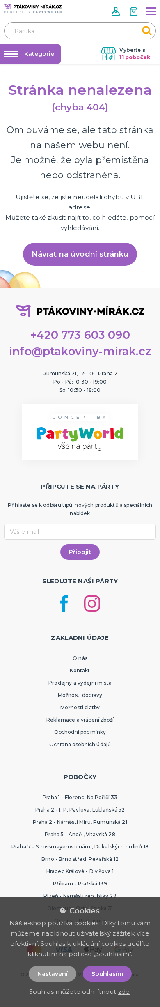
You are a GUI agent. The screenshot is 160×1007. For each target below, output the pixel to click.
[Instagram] (92, 603)
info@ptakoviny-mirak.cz (80, 351)
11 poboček (134, 57)
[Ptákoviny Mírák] (33, 8)
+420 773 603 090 (80, 335)
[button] (116, 11)
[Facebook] (64, 603)
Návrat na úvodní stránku (80, 254)
